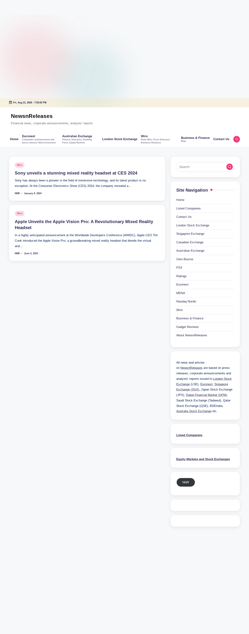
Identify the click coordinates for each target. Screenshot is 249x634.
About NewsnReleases (191, 335)
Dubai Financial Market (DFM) (206, 395)
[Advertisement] (23, 22)
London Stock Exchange (192, 225)
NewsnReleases (32, 116)
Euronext (182, 284)
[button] (229, 167)
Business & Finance (189, 318)
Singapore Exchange (190, 233)
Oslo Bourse (184, 259)
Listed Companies (188, 208)
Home (180, 200)
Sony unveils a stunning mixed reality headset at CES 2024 (76, 173)
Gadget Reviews (187, 327)
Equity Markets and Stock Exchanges (203, 459)
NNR (185, 482)
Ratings (181, 276)
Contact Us (184, 217)
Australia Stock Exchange (193, 411)
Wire (19, 165)
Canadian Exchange (189, 242)
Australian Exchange (190, 250)
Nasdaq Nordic (186, 301)
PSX (179, 267)
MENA (180, 293)
